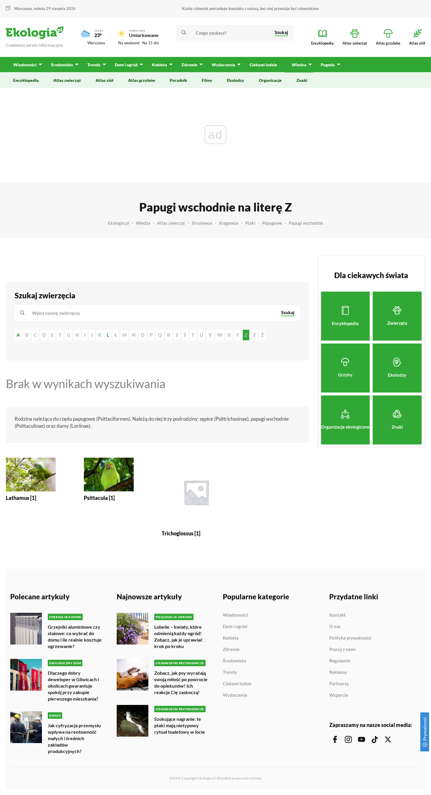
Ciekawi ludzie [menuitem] (263, 64)
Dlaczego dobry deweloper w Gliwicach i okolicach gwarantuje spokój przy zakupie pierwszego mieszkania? (73, 685)
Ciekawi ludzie (237, 683)
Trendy (230, 672)
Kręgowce (228, 223)
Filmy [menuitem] (207, 80)
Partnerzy (339, 683)
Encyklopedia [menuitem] (26, 80)
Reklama (338, 672)
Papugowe (272, 223)
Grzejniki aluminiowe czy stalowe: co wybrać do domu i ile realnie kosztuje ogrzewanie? (75, 636)
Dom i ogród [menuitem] (126, 64)
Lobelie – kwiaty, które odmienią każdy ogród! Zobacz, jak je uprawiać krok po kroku (178, 636)
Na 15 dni (150, 42)
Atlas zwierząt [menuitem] (67, 80)
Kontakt (337, 615)
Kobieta (231, 638)
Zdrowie (231, 649)
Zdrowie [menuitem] (189, 64)
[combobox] (153, 313)
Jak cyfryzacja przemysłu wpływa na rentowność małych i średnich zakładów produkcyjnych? (74, 738)
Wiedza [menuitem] (299, 64)
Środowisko (235, 661)
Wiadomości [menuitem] (25, 64)
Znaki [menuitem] (301, 80)
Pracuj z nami (342, 649)
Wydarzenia (235, 695)
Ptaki (250, 223)
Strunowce (202, 223)
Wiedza (143, 223)
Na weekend (128, 42)
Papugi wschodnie (306, 223)
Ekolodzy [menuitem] (235, 80)
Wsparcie (338, 695)
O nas (335, 626)
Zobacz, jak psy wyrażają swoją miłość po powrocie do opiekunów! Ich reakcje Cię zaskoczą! (181, 682)
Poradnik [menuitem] (178, 80)
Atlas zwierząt (171, 223)
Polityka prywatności (350, 638)
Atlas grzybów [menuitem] (141, 80)
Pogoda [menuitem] (328, 64)
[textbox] (58, 313)
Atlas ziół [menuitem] (104, 80)
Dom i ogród (235, 626)
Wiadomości (235, 615)
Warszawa (96, 42)
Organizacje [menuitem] (270, 80)
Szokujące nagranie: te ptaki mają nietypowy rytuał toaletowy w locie (179, 725)
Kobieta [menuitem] (159, 64)
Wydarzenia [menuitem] (223, 64)
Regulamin (340, 661)
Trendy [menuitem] (94, 64)
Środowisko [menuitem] (62, 64)
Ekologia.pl (118, 223)
